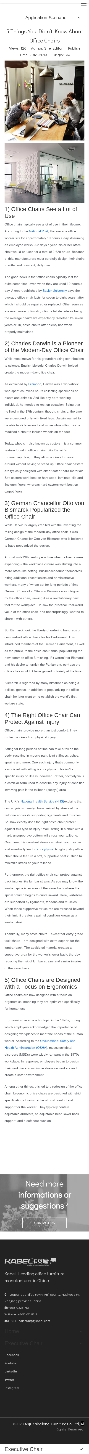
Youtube (10, 1363)
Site (67, 55)
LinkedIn (11, 1371)
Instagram (12, 1388)
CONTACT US (44, 1223)
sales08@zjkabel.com (34, 1321)
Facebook (12, 1355)
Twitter (9, 1380)
